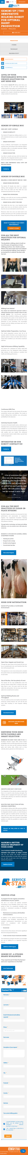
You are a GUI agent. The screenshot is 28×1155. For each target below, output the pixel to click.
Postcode (5, 1083)
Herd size (5, 1103)
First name (6, 994)
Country (5, 1093)
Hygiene (14, 45)
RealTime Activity (14, 53)
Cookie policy (3, 1153)
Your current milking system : (10, 1113)
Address (5, 1062)
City (4, 1073)
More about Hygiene (8, 552)
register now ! (9, 59)
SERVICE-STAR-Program (9, 946)
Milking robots (12, 28)
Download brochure (11, 63)
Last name (6, 1004)
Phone (5, 1027)
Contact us (6, 169)
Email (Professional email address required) (11, 1016)
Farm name (6, 1037)
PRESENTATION (14, 40)
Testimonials (9, 67)
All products (4, 28)
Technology (14, 49)
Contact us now (14, 228)
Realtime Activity (7, 864)
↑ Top (23, 1151)
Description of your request (10, 1047)
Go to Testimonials (8, 968)
